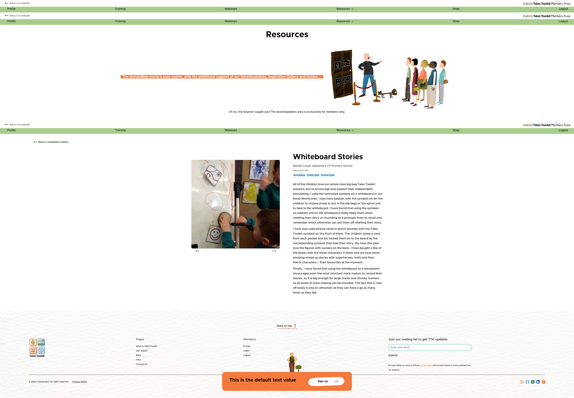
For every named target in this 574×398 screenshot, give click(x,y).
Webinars (231, 9)
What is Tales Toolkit (146, 346)
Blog (138, 355)
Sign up (323, 381)
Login (246, 351)
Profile (11, 9)
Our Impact (141, 351)
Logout (563, 9)
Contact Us (141, 364)
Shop (456, 9)
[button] (345, 9)
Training (120, 9)
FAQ (138, 360)
